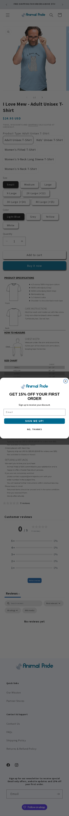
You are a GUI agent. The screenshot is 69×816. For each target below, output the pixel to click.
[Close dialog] (66, 381)
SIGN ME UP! (34, 420)
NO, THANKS (34, 429)
